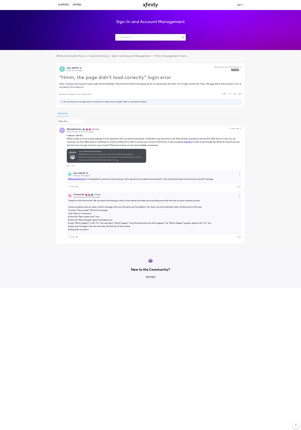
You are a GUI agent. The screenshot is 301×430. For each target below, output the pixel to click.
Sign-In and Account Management (131, 56)
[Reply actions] (239, 174)
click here (188, 142)
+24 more (95, 129)
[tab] (63, 113)
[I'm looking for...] (183, 37)
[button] (224, 94)
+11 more (97, 194)
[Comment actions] (241, 129)
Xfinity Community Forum (70, 56)
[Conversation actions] (241, 67)
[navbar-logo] (150, 5)
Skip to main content (10, 2)
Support (63, 5)
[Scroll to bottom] (296, 425)
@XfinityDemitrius (76, 179)
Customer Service (98, 56)
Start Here (150, 277)
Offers (77, 5)
